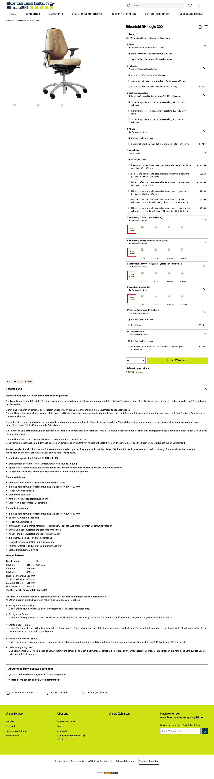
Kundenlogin (12, 735)
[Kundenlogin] (198, 5)
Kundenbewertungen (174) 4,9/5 (71, 737)
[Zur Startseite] (30, 5)
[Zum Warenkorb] (206, 5)
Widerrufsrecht (104, 761)
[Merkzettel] (190, 5)
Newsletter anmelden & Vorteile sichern (180, 725)
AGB (90, 761)
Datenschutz (77, 761)
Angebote (62, 731)
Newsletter (11, 726)
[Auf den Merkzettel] (206, 26)
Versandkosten (150, 38)
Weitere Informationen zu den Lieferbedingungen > (34, 679)
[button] (200, 26)
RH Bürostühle (33, 21)
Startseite (10, 21)
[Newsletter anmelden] (205, 731)
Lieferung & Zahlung (16, 731)
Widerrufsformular (125, 761)
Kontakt (10, 721)
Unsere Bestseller (66, 721)
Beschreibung (14, 388)
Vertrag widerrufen (149, 761)
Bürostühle (20, 21)
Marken (61, 726)
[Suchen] (129, 5)
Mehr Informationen (22, 692)
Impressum (61, 761)
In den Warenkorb (178, 360)
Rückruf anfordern (60, 692)
